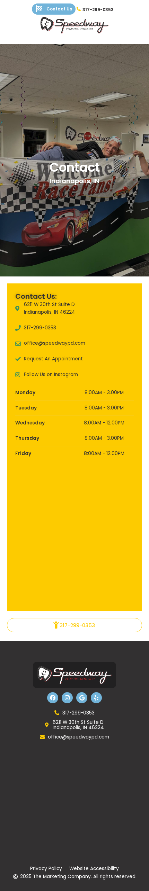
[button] (74, 625)
